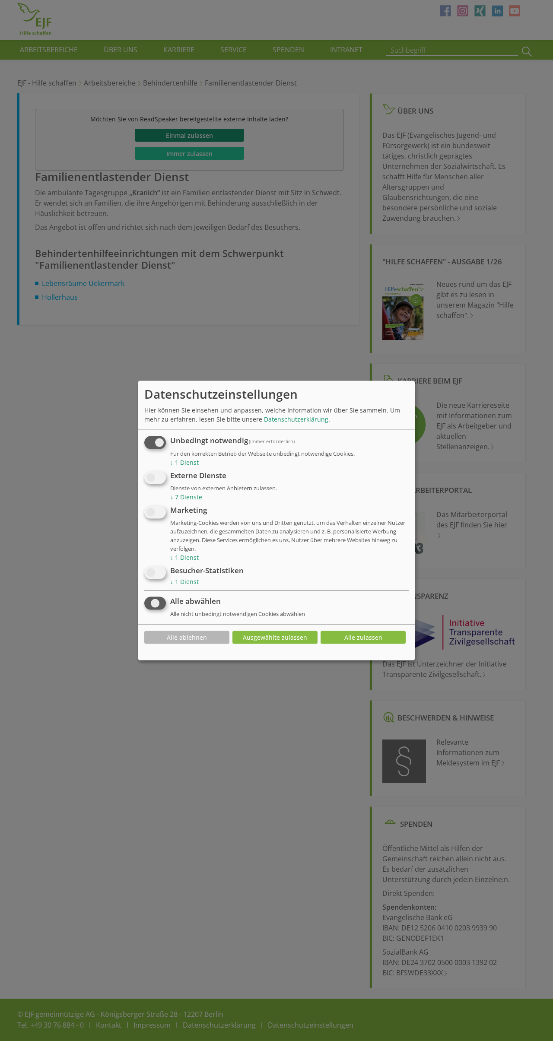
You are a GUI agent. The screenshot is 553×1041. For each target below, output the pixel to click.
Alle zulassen (363, 637)
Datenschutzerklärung (296, 419)
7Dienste (186, 497)
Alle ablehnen (187, 637)
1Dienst (184, 462)
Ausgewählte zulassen (275, 637)
